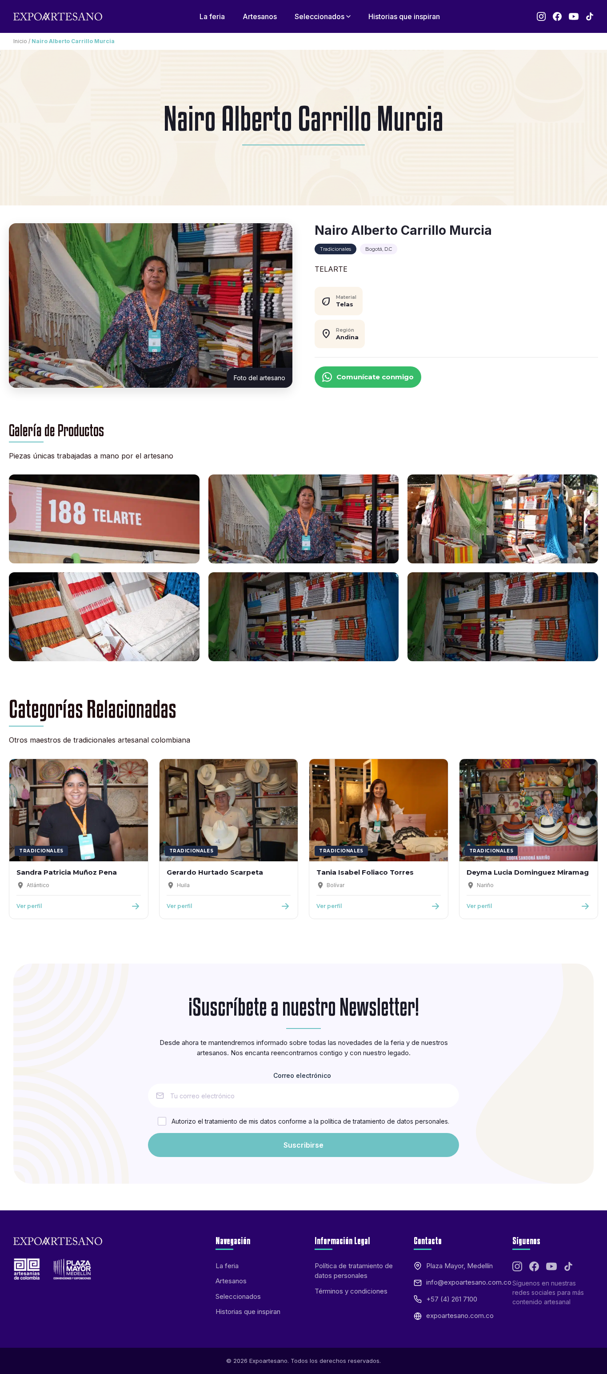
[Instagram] (541, 16)
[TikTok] (590, 16)
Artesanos (231, 1281)
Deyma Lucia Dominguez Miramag (528, 872)
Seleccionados (238, 1296)
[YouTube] (574, 16)
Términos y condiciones (351, 1291)
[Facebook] (557, 16)
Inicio (20, 41)
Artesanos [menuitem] (260, 16)
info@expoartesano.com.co (468, 1282)
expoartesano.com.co (460, 1315)
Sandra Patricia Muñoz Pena (66, 872)
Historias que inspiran (248, 1311)
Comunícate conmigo (375, 377)
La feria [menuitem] (212, 16)
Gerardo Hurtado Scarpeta (215, 872)
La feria (227, 1266)
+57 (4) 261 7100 (451, 1299)
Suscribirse (303, 1145)
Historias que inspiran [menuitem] (404, 16)
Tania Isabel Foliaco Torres (365, 872)
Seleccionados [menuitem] (319, 16)
